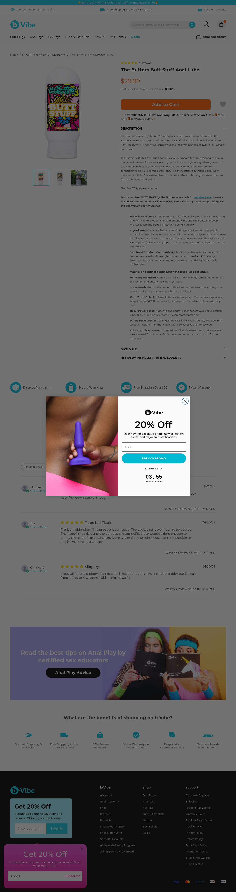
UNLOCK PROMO (154, 458)
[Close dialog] (185, 401)
